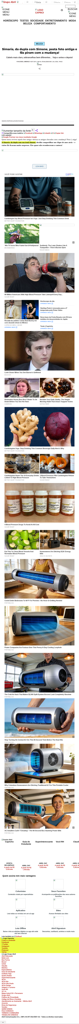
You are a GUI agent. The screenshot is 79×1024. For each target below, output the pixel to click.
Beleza (39, 44)
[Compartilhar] (36, 130)
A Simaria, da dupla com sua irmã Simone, (19, 142)
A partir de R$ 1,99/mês (26, 869)
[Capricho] (39, 12)
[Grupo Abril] (9, 2)
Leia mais (40, 166)
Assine (70, 6)
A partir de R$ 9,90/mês (10, 868)
